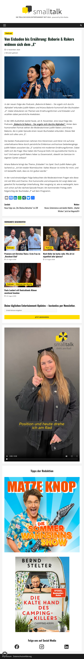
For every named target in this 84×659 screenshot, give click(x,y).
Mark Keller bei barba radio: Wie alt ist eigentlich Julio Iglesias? (58, 255)
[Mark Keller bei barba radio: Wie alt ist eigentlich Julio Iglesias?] (61, 238)
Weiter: (62, 208)
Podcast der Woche (24, 284)
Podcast (8, 33)
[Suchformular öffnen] (81, 25)
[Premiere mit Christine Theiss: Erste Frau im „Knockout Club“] (22, 238)
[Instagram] (41, 646)
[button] (4, 25)
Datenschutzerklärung (22, 656)
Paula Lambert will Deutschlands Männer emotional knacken (20, 291)
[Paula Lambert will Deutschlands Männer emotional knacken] (22, 275)
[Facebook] (16, 646)
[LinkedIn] (66, 646)
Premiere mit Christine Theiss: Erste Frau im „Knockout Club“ (22, 255)
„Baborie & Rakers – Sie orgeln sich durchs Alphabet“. (39, 124)
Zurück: (21, 206)
